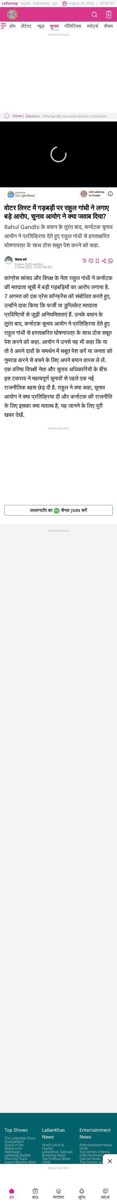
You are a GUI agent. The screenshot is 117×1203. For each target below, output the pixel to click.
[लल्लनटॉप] (12, 14)
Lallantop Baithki (18, 1155)
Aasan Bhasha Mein (20, 1162)
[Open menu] (3, 26)
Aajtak (25, 3)
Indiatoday (41, 3)
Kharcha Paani (16, 1159)
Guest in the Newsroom (14, 1147)
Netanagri (12, 1152)
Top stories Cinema (95, 1152)
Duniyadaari (14, 1141)
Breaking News (54, 1155)
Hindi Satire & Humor (53, 1147)
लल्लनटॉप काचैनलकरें (58, 510)
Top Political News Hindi (56, 1161)
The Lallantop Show (20, 1138)
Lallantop (10, 3)
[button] (108, 14)
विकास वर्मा (20, 259)
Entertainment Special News (91, 1157)
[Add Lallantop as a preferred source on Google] (92, 194)
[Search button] (94, 14)
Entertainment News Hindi (96, 1147)
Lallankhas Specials (57, 1152)
